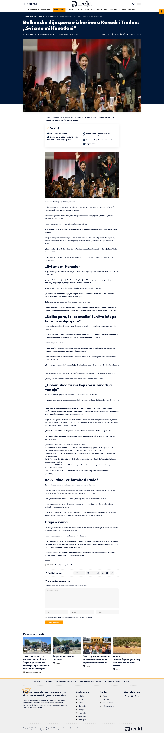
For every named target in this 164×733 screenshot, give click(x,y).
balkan (56, 565)
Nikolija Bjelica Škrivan (33, 672)
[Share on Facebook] (112, 34)
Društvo (45, 34)
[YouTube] (30, 4)
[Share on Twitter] (115, 34)
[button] (161, 11)
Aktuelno (38, 34)
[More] (127, 34)
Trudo (73, 565)
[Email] (107, 573)
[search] (129, 4)
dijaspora (62, 565)
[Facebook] (25, 4)
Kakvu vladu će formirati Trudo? (99, 140)
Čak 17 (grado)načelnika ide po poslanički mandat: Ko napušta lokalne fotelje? (96, 659)
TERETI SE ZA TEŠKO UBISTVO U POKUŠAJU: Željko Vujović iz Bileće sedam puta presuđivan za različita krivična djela (36, 662)
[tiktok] (36, 4)
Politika (52, 34)
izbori (68, 565)
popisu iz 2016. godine (58, 229)
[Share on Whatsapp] (118, 34)
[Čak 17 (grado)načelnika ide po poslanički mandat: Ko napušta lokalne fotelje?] (97, 645)
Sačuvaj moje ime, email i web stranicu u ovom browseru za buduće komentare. (69, 617)
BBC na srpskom (69, 202)
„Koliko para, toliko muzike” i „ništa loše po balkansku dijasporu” (62, 138)
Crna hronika (40, 649)
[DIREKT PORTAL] (82, 4)
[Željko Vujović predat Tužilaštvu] (67, 645)
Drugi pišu (97, 652)
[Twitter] (27, 4)
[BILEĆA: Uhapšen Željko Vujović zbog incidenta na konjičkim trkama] (127, 645)
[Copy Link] (124, 34)
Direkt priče (29, 649)
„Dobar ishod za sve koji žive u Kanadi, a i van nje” (96, 134)
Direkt (30, 34)
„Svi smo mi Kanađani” (58, 133)
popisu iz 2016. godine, (58, 447)
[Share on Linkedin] (121, 34)
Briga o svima (90, 144)
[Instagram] (33, 4)
